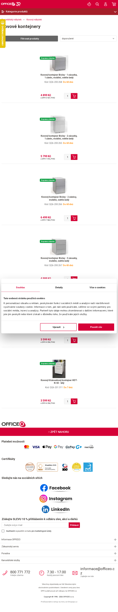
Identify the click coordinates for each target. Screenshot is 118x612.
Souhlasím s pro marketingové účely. (29, 531)
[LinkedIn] (59, 508)
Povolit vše (96, 327)
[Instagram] (59, 497)
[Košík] (113, 4)
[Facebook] (59, 486)
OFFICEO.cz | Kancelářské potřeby (11, 4)
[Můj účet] (105, 4)
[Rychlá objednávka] (89, 4)
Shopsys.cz (72, 602)
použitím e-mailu (24, 531)
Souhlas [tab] (20, 287)
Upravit (57, 327)
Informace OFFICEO (11, 539)
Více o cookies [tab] (97, 287)
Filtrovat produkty (30, 38)
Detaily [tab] (59, 287)
